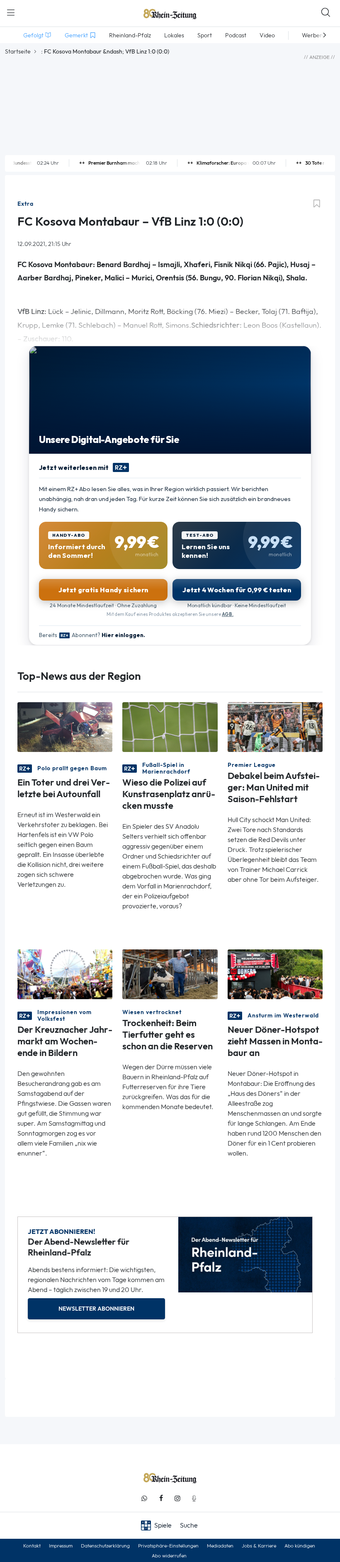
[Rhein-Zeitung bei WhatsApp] (144, 1498)
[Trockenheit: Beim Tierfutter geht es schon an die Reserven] (169, 973)
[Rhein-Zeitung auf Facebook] (161, 1498)
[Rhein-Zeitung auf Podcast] (194, 1498)
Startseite (18, 51)
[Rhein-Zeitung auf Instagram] (177, 1498)
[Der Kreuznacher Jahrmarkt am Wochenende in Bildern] (64, 973)
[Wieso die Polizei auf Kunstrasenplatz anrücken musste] (169, 726)
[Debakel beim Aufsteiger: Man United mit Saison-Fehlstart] (275, 726)
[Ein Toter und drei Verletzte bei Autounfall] (64, 726)
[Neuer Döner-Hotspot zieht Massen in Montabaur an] (275, 973)
